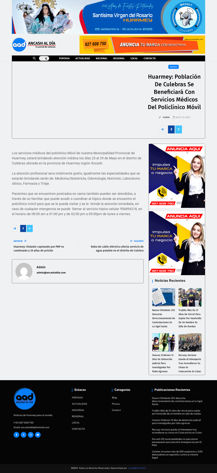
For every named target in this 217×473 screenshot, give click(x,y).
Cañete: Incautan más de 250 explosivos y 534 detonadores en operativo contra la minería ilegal (177, 454)
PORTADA (64, 58)
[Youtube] (38, 435)
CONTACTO (150, 58)
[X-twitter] (23, 435)
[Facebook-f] (16, 435)
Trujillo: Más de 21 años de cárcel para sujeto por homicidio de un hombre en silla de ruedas (190, 318)
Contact (116, 410)
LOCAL (134, 58)
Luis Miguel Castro (137, 468)
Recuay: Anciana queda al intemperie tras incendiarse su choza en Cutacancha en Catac (190, 363)
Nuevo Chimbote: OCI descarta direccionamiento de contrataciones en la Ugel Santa (163, 318)
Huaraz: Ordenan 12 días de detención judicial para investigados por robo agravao (162, 363)
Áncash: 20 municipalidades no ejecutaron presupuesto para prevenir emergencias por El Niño (177, 442)
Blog (114, 397)
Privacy (116, 403)
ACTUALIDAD (82, 58)
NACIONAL (101, 58)
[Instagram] (31, 435)
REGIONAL (119, 58)
